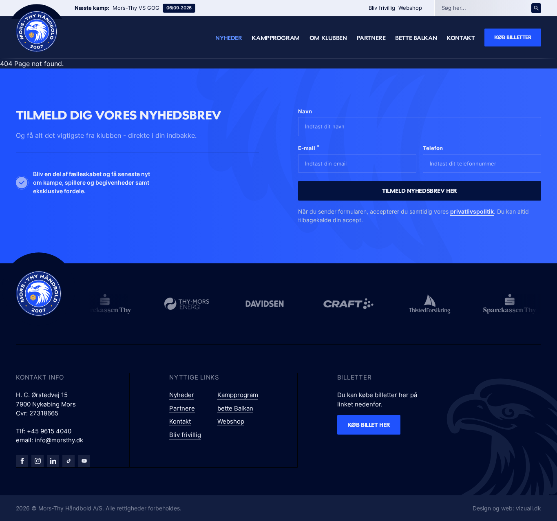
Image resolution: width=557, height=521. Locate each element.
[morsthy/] (37, 461)
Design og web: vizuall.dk (507, 508)
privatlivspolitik (472, 211)
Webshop (410, 7)
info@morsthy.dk (59, 440)
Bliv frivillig (382, 7)
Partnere (371, 38)
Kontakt (460, 38)
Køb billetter (513, 37)
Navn (305, 111)
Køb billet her (368, 424)
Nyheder (228, 38)
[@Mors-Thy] (84, 461)
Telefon (433, 148)
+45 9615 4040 (49, 431)
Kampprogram (275, 38)
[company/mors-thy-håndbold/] (53, 461)
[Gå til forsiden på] (36, 31)
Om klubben (328, 38)
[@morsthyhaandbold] (68, 461)
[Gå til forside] (39, 293)
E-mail (308, 147)
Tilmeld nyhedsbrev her (419, 190)
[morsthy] (22, 461)
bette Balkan (416, 38)
